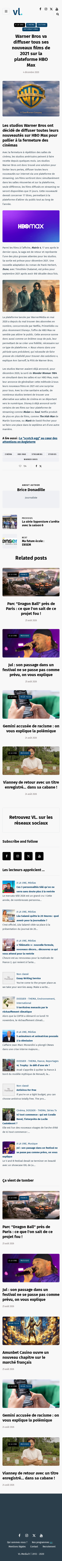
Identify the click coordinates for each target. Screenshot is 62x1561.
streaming (37, 454)
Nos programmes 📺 (42, 1542)
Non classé (23, 974)
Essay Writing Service (29, 978)
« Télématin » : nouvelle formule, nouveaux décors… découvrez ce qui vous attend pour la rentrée (30, 949)
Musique (25, 636)
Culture (42, 25)
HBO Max (22, 454)
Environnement (46, 998)
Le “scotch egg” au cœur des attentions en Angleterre (29, 440)
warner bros (31, 459)
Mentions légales (17, 1546)
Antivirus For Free (26, 1090)
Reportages (52, 1061)
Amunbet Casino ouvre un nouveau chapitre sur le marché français (25, 1357)
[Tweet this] (41, 466)
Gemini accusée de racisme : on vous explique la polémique (30, 1418)
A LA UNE (19, 25)
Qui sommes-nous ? (17, 1542)
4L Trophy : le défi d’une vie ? (33, 1065)
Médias (32, 882)
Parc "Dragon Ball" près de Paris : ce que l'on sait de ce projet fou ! (31, 608)
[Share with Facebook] (36, 466)
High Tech (26, 697)
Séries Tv (52, 1110)
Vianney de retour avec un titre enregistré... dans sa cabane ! (30, 1475)
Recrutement (49, 1546)
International (31, 29)
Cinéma (30, 25)
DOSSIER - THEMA (26, 998)
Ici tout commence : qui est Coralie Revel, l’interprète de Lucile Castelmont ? (29, 1119)
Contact (34, 1546)
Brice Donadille (31, 489)
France (24, 575)
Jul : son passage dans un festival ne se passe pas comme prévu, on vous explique (31, 669)
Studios (52, 454)
